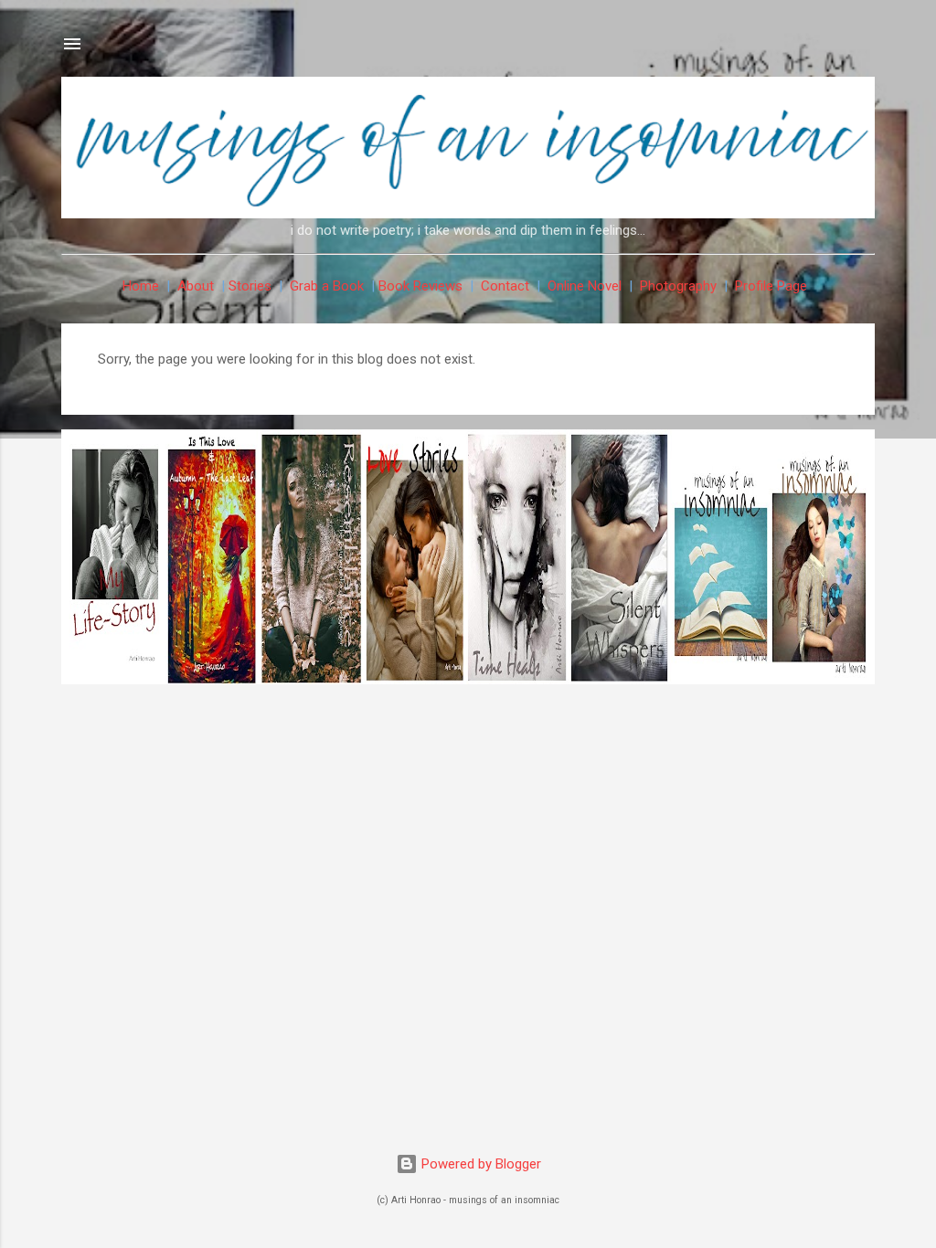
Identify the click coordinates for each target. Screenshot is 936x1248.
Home (140, 286)
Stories (250, 286)
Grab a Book (327, 286)
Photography (678, 286)
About (195, 286)
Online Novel (585, 286)
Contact (505, 286)
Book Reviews (420, 286)
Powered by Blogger (479, 1164)
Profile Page (771, 286)
